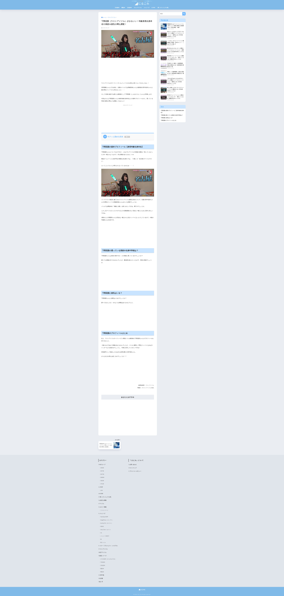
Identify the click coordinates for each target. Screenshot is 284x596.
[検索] (184, 13)
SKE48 (102, 480)
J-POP (101, 487)
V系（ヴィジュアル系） (163, 7)
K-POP (153, 7)
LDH (101, 490)
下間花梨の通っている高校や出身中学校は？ (172, 115)
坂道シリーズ (102, 555)
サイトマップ (133, 468)
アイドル (101, 503)
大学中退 (101, 575)
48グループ (102, 464)
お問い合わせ (133, 464)
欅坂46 (123, 7)
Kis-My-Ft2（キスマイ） (106, 523)
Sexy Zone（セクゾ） (105, 529)
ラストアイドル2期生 (148, 387)
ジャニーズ (146, 7)
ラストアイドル (138, 7)
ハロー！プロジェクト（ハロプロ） (108, 545)
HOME (142, 590)
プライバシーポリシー (135, 471)
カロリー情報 (102, 507)
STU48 (102, 483)
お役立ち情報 (102, 500)
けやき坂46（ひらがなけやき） (108, 559)
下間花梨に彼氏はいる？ (167, 117)
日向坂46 (129, 7)
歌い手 (101, 581)
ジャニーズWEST (104, 536)
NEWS (102, 526)
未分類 (101, 578)
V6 (101, 532)
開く (127, 136)
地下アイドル (102, 552)
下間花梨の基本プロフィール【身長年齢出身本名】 (172, 111)
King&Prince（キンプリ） (106, 520)
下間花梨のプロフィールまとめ (168, 120)
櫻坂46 (102, 568)
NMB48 (102, 477)
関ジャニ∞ (103, 542)
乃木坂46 (117, 7)
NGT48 (102, 474)
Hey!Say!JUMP (104, 516)
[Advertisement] (127, 70)
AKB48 (102, 467)
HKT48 (102, 471)
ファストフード (104, 510)
